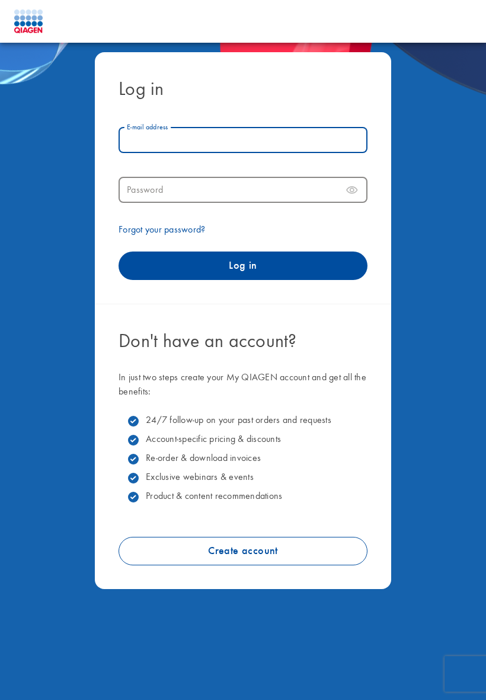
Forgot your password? (162, 230)
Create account (243, 551)
